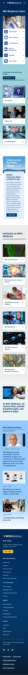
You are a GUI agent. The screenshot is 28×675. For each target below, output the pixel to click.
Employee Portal (7, 590)
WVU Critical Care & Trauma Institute (13, 281)
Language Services (8, 664)
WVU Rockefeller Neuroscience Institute (11, 370)
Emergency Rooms (10, 141)
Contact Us (6, 625)
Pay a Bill (9, 55)
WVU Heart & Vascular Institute (11, 348)
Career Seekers (7, 586)
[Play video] (14, 393)
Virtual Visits (8, 100)
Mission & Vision (7, 569)
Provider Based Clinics (9, 660)
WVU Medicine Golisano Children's (12, 303)
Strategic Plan (7, 614)
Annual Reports (7, 604)
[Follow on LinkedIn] (12, 650)
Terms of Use (17, 656)
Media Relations (7, 631)
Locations (5, 565)
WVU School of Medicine (9, 578)
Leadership (6, 562)
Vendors (5, 596)
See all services (8, 78)
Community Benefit (8, 607)
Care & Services (11, 43)
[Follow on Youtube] (8, 650)
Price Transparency (8, 668)
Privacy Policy (7, 656)
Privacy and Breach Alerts (10, 617)
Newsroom (6, 634)
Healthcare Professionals (10, 593)
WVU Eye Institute (10, 327)
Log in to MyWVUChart (10, 49)
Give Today (8, 551)
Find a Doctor (11, 31)
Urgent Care (8, 121)
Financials (5, 610)
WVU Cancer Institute (11, 259)
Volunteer (5, 575)
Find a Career (11, 61)
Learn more (11, 215)
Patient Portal (7, 572)
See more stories (8, 431)
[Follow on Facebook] (4, 650)
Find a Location (11, 37)
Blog (4, 628)
